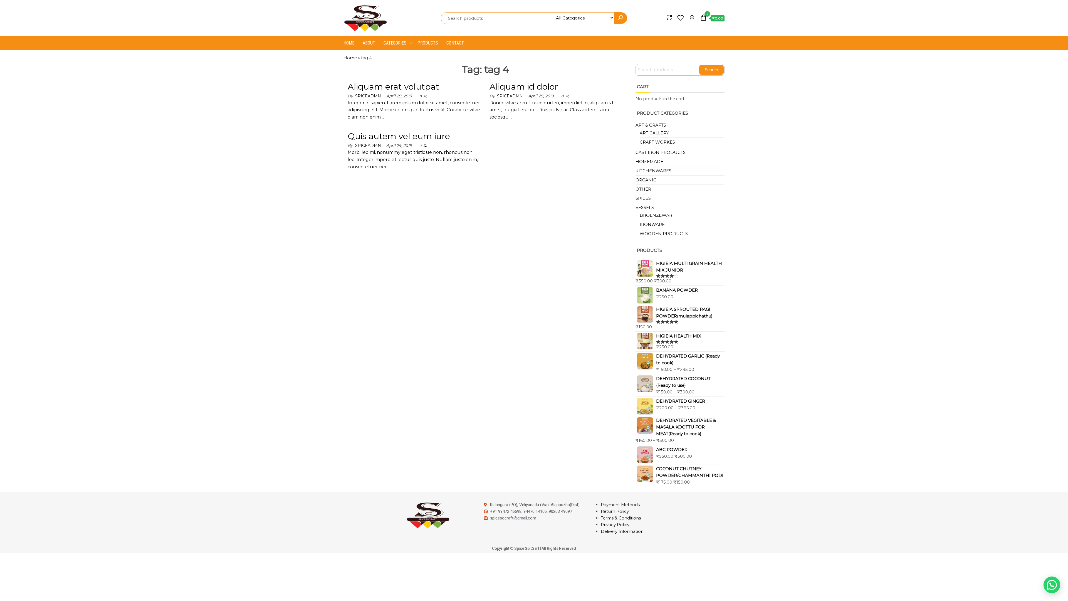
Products (427, 43)
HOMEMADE (649, 161)
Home (348, 43)
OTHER (643, 189)
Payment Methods (620, 504)
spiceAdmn (368, 95)
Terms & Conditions (621, 518)
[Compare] (669, 17)
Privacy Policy (615, 524)
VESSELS (645, 207)
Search (711, 69)
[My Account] (692, 17)
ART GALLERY (654, 133)
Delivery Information (622, 531)
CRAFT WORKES (657, 142)
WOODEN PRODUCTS (664, 233)
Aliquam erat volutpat (393, 87)
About (369, 43)
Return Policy (615, 511)
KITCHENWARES (653, 170)
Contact (455, 43)
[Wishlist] (680, 17)
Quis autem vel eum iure (399, 136)
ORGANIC (646, 180)
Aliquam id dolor (524, 87)
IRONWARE (652, 224)
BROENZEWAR (656, 215)
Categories (395, 43)
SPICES (643, 198)
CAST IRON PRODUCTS (661, 152)
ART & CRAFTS (651, 125)
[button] (1052, 585)
